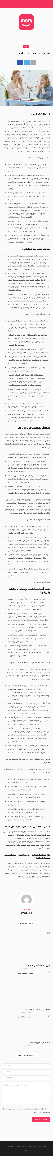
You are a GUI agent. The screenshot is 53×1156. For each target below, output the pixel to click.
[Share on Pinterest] (19, 888)
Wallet (26, 913)
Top (26, 1151)
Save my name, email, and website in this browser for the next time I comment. (26, 1110)
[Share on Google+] (14, 888)
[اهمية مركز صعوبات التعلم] (26, 1027)
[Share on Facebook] (20, 62)
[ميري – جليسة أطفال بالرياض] (26, 946)
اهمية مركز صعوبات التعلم (39, 1042)
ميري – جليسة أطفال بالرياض (38, 965)
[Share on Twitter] (27, 62)
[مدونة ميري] (26, 22)
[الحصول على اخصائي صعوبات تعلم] (26, 988)
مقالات (26, 46)
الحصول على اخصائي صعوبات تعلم (37, 1009)
